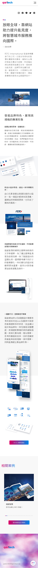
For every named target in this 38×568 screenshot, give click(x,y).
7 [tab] (21, 516)
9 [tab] (26, 516)
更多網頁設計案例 (19, 522)
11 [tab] (31, 516)
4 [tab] (14, 516)
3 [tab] (11, 516)
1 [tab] (6, 516)
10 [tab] (29, 516)
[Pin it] (34, 13)
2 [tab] (9, 516)
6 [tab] (19, 516)
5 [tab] (16, 516)
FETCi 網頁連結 (19, 442)
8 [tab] (24, 516)
